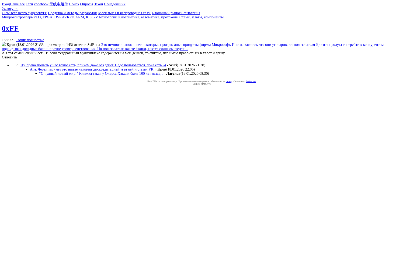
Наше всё (17, 4)
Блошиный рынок (166, 13)
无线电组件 (58, 4)
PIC (72, 17)
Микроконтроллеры (18, 17)
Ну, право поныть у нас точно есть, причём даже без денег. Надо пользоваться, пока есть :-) (93, 65)
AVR (65, 17)
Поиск (74, 4)
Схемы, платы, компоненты (201, 17)
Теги (29, 4)
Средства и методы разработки (72, 13)
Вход (6, 4)
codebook (41, 4)
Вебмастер (251, 81)
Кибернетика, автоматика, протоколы (148, 17)
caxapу (229, 81)
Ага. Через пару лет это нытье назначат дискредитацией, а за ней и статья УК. (92, 69)
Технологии (107, 17)
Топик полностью (30, 40)
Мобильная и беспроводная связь (124, 13)
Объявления (190, 13)
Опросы (86, 4)
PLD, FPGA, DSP (47, 17)
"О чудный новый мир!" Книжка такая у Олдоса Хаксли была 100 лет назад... (101, 73)
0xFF (43, 13)
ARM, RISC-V (86, 17)
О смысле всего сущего (20, 13)
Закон (98, 4)
